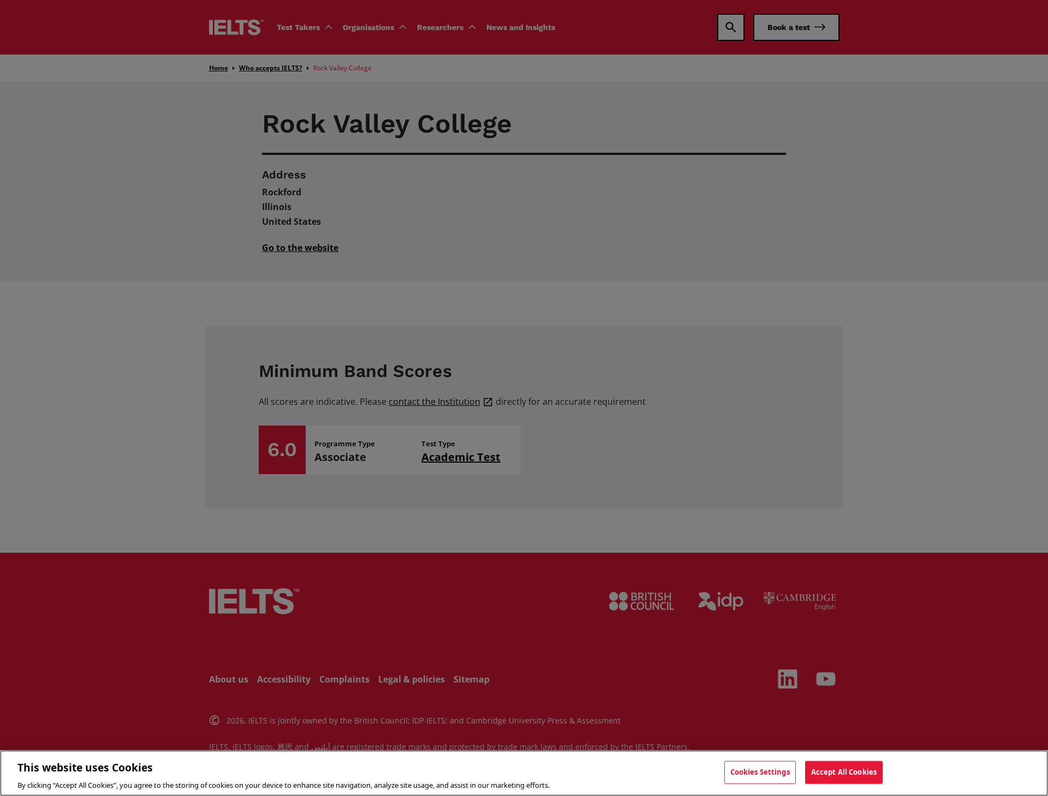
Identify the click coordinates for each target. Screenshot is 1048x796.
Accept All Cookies (844, 771)
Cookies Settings (760, 771)
